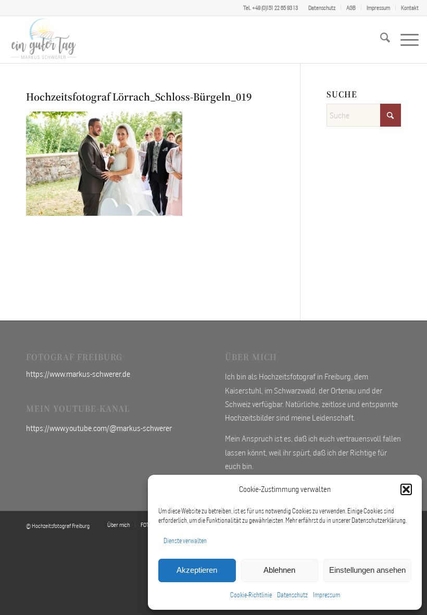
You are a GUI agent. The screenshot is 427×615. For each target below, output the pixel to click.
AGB (351, 7)
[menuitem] (322, 7)
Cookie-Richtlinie (251, 595)
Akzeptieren (197, 569)
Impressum (326, 595)
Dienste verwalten (185, 541)
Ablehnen (279, 569)
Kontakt (410, 7)
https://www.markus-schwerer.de (78, 373)
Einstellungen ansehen (367, 569)
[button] (406, 489)
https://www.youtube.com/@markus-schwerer (99, 428)
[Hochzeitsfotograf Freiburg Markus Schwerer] (43, 39)
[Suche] (380, 39)
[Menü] (404, 39)
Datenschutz (292, 595)
